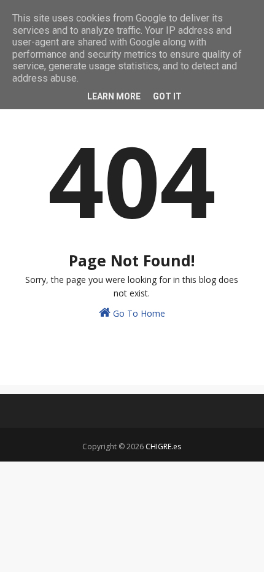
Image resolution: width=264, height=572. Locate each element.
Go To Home (138, 313)
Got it (167, 96)
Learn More (114, 96)
